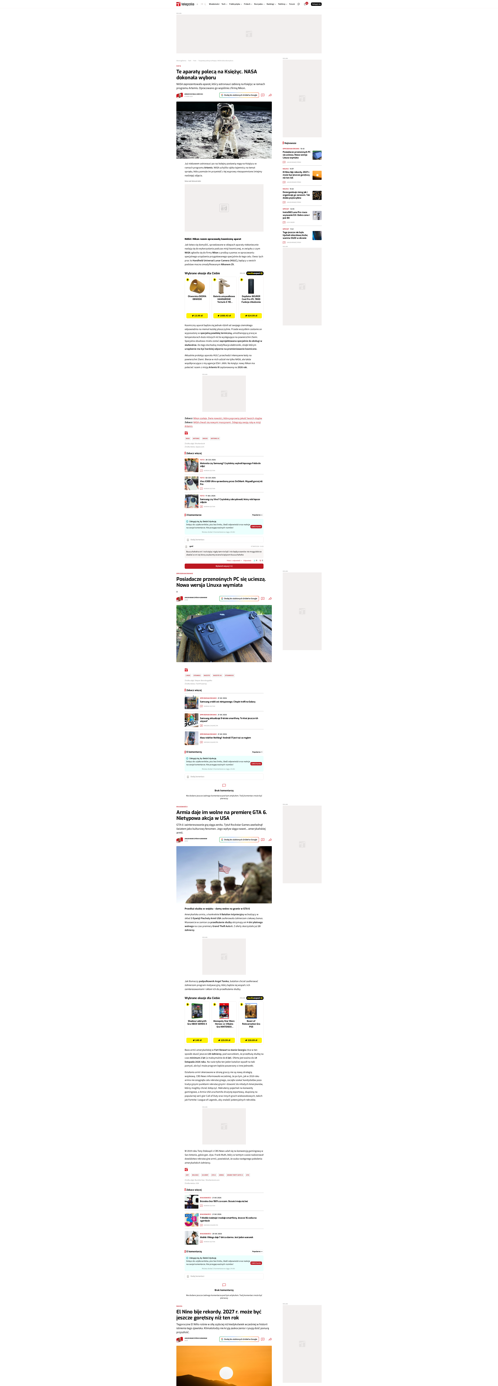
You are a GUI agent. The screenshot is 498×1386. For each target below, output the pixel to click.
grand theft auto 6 (235, 1175)
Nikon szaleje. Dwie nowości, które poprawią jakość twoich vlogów (227, 418)
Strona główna (181, 61)
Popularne (256, 515)
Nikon (205, 438)
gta (247, 1175)
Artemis (196, 438)
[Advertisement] (249, 34)
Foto (194, 61)
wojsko (195, 1175)
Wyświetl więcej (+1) (224, 566)
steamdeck (229, 675)
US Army (205, 1175)
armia (221, 1175)
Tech (189, 61)
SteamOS (197, 675)
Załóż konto (256, 526)
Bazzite (207, 675)
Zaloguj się (316, 4)
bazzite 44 (217, 675)
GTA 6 (214, 1175)
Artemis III (215, 438)
